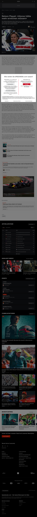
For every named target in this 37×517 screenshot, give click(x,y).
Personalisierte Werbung (10, 90)
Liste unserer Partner (27, 98)
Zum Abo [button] (26, 84)
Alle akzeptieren (10, 84)
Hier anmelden (26, 86)
